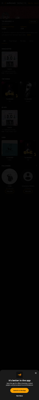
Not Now (19, 396)
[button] (19, 200)
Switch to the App (19, 390)
